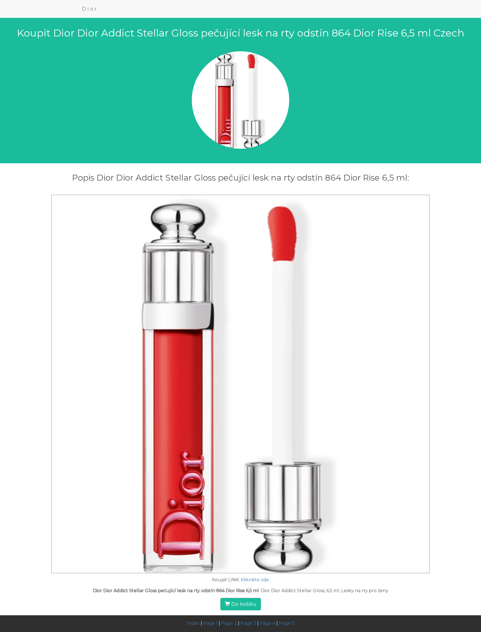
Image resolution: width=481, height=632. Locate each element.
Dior (90, 9)
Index (193, 623)
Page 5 (286, 623)
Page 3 (248, 623)
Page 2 (229, 623)
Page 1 (210, 623)
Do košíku (243, 604)
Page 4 (267, 623)
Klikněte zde (255, 579)
